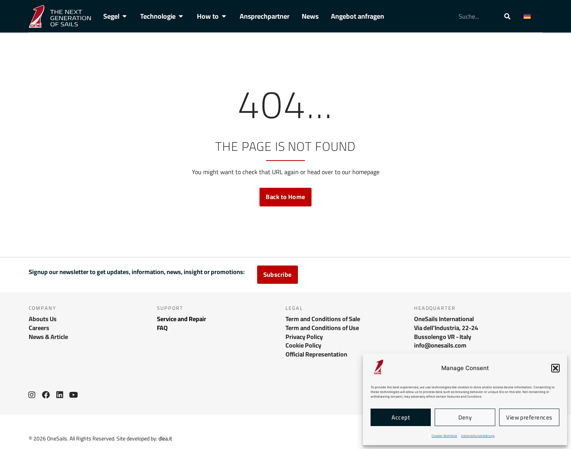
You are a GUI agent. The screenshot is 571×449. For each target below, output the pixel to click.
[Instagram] (32, 395)
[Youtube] (74, 395)
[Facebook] (46, 395)
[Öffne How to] (224, 16)
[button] (555, 368)
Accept (401, 417)
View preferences (529, 417)
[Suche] (507, 16)
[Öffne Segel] (124, 16)
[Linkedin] (60, 395)
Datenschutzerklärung (477, 436)
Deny (465, 417)
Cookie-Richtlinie (444, 436)
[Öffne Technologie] (181, 16)
